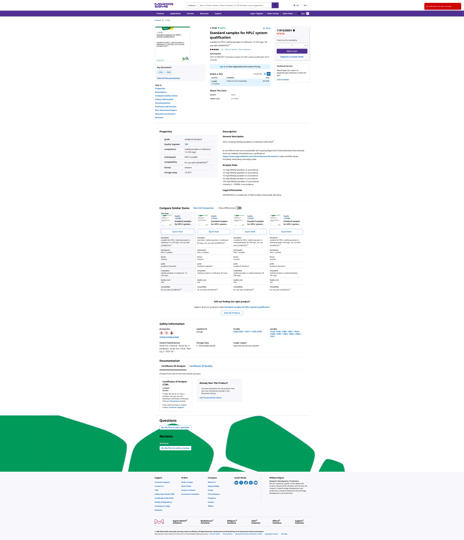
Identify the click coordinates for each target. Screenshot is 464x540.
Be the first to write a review (176, 448)
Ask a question (244, 49)
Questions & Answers (165, 113)
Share (268, 28)
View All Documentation (168, 78)
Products (158, 20)
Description (160, 92)
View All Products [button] (232, 313)
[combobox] (233, 5)
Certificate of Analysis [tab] (173, 366)
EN (305, 5)
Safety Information (164, 99)
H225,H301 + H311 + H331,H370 (247, 331)
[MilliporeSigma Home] (164, 5)
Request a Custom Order (292, 57)
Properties (160, 88)
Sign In (223, 66)
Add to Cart (292, 51)
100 (186, 144)
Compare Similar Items (166, 95)
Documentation (162, 103)
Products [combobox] (191, 5)
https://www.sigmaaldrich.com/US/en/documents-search (250, 156)
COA (161, 72)
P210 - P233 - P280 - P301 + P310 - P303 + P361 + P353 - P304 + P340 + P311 (285, 334)
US (297, 5)
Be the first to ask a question (175, 427)
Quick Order (288, 13)
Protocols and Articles (165, 106)
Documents (174, 401)
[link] (167, 482)
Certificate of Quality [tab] (200, 366)
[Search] (275, 5)
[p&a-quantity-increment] (305, 45)
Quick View (177, 231)
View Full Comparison (203, 208)
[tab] (160, 20)
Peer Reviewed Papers (166, 110)
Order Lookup (273, 13)
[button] (256, 13)
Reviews (159, 117)
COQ (169, 72)
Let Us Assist (283, 79)
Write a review (231, 49)
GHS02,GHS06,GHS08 (169, 337)
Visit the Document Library (210, 397)
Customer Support (176, 407)
